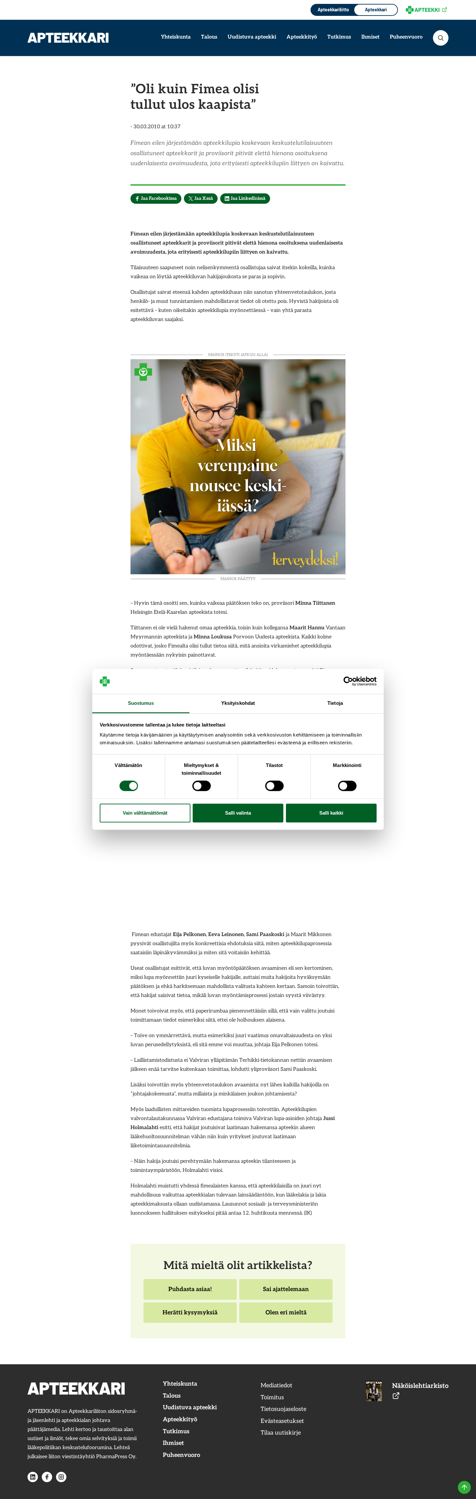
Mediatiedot (276, 1385)
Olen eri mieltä (286, 1316)
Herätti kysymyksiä (190, 1316)
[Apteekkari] (68, 37)
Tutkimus (339, 37)
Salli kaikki (331, 813)
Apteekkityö (302, 37)
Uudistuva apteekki (252, 37)
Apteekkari (376, 9)
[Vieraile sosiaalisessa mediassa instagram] (61, 1477)
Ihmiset (370, 37)
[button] (440, 38)
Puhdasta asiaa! (190, 1293)
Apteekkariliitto (333, 9)
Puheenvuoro (406, 37)
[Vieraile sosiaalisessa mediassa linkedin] (33, 1477)
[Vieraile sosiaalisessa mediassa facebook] (47, 1477)
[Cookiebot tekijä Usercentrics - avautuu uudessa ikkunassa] (348, 681)
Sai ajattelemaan (286, 1293)
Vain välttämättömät (145, 813)
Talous (209, 37)
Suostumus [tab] (141, 703)
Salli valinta (238, 813)
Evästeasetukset (282, 1421)
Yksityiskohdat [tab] (238, 703)
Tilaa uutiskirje (281, 1432)
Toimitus (272, 1397)
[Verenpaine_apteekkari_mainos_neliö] (238, 466)
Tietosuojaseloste (283, 1409)
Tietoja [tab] (335, 703)
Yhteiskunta (176, 37)
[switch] (201, 786)
